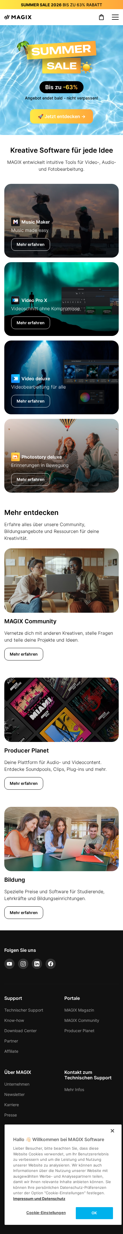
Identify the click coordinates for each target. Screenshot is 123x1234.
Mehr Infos (74, 1089)
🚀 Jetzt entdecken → (62, 116)
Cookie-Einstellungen (46, 1212)
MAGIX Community (81, 1020)
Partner (11, 1040)
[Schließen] (112, 1130)
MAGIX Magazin (79, 1010)
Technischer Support (23, 1010)
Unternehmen (16, 1084)
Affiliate (11, 1051)
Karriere (11, 1104)
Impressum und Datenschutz (39, 1198)
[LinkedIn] (37, 964)
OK (94, 1213)
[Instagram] (23, 964)
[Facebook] (50, 964)
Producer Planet (79, 1030)
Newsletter (14, 1094)
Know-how (14, 1020)
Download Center (20, 1030)
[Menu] (115, 17)
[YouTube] (9, 964)
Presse (10, 1114)
